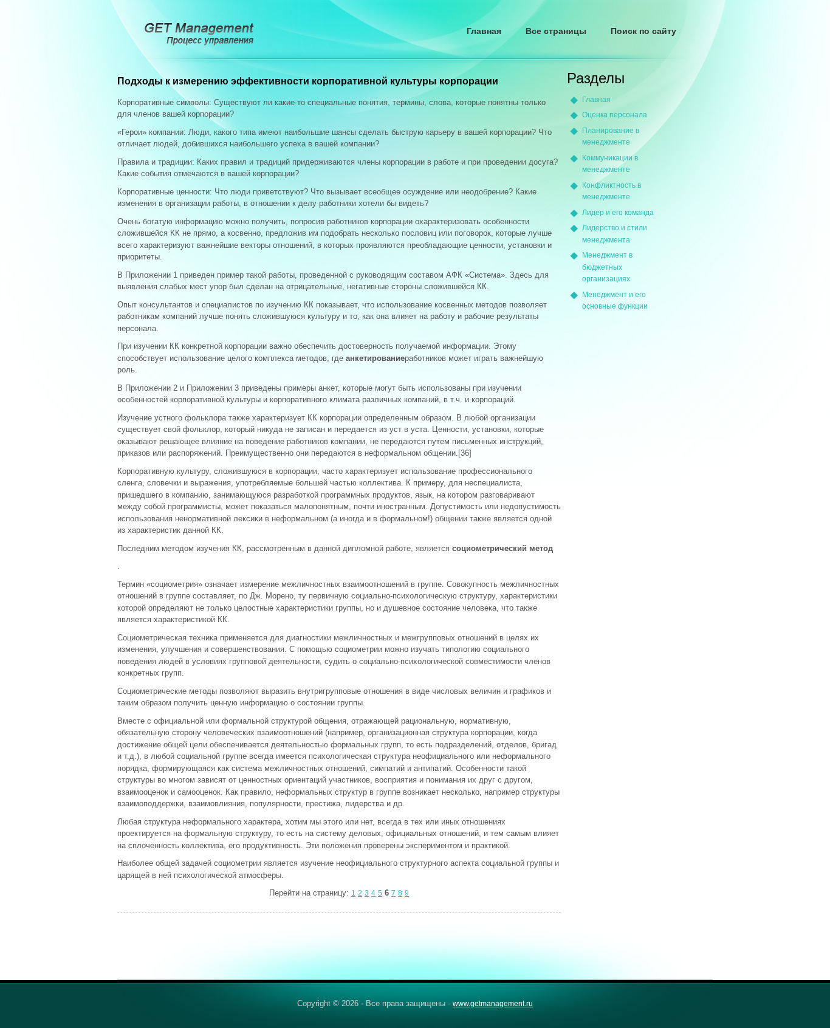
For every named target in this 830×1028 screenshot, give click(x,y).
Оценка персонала (614, 115)
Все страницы (556, 31)
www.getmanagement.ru (493, 1003)
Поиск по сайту (643, 31)
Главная (484, 31)
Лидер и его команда (618, 212)
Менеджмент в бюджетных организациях (607, 267)
